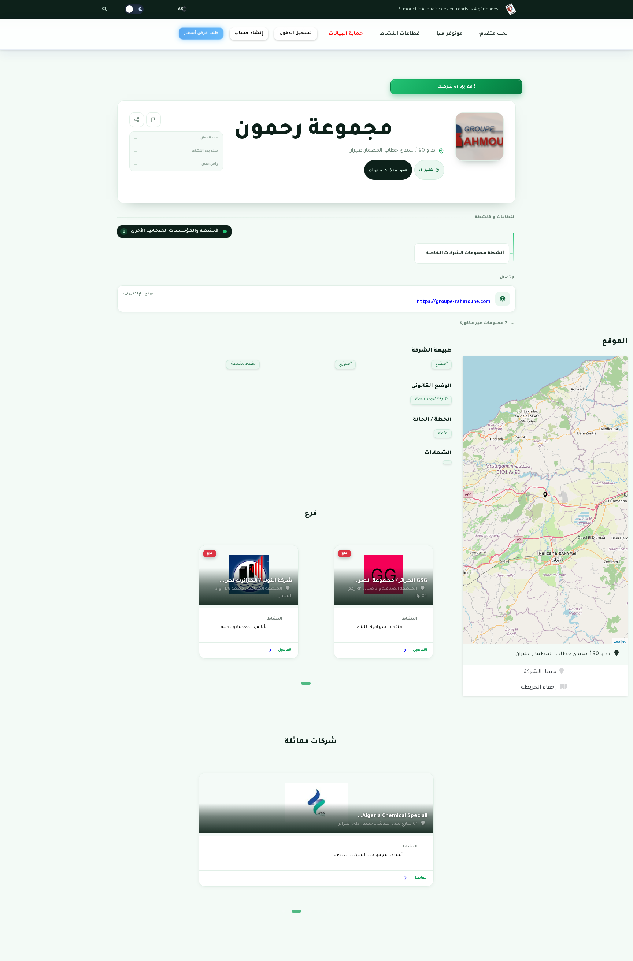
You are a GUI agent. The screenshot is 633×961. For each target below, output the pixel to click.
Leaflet (620, 641)
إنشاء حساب (249, 33)
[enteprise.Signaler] (153, 119)
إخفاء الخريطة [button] (539, 688)
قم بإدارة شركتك (455, 87)
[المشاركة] (136, 119)
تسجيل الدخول (296, 33)
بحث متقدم (494, 34)
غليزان (426, 170)
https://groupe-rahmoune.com (454, 302)
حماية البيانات (346, 34)
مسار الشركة (539, 672)
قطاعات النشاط (400, 34)
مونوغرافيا (450, 34)
